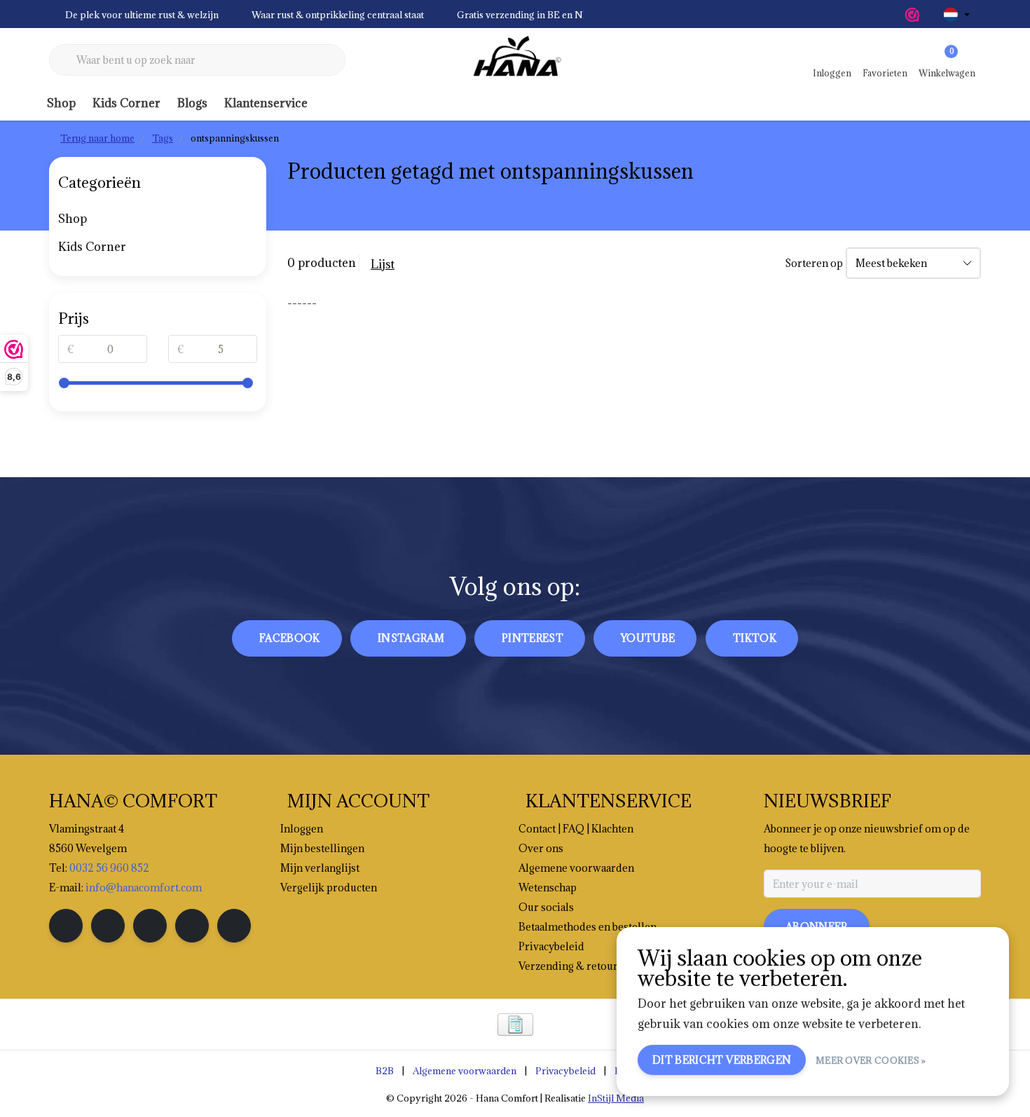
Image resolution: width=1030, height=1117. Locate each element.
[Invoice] (515, 1024)
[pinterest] (150, 926)
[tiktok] (234, 926)
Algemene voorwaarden (464, 1070)
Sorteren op (814, 263)
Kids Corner (126, 103)
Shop (61, 103)
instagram (411, 638)
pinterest (532, 638)
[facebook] (66, 926)
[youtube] (192, 926)
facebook (289, 638)
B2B (385, 1070)
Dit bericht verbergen (721, 1060)
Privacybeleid (565, 1070)
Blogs (192, 103)
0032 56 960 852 (109, 868)
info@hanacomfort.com (143, 887)
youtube (648, 638)
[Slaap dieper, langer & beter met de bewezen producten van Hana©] (515, 60)
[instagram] (108, 926)
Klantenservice (266, 103)
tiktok (754, 638)
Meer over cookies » (871, 1060)
